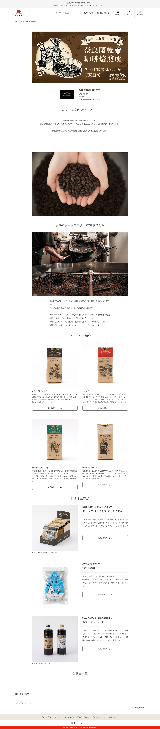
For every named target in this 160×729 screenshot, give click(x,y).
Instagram (140, 14)
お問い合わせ (113, 717)
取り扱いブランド (103, 13)
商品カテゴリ (88, 13)
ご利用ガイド (118, 14)
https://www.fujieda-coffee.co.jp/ (89, 99)
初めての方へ (46, 717)
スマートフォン (80, 723)
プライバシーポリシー (99, 717)
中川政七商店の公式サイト (83, 5)
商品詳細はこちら (55, 408)
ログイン (129, 14)
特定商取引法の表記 (83, 717)
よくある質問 (69, 717)
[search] (76, 13)
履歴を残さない (140, 708)
